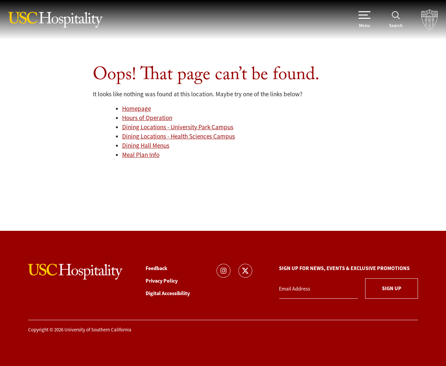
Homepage (136, 109)
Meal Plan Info (140, 155)
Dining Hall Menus (145, 146)
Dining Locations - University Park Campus (177, 127)
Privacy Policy (162, 280)
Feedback (156, 268)
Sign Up (391, 288)
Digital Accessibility (168, 293)
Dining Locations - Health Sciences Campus (178, 136)
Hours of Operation (147, 118)
